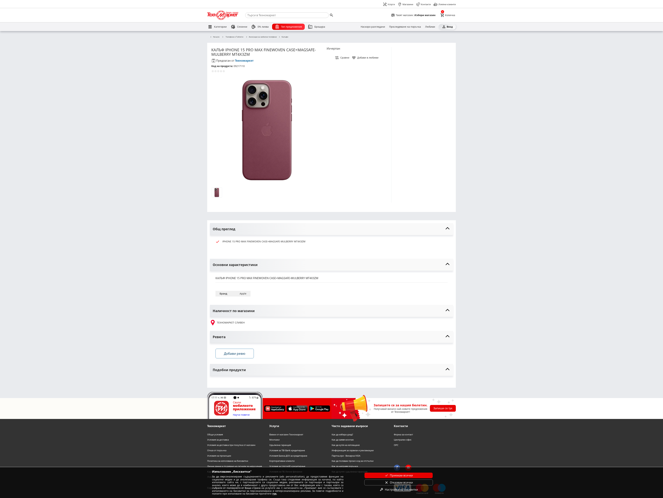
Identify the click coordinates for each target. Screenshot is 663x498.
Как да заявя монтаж (343, 439)
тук (274, 493)
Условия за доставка (218, 439)
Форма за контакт (403, 434)
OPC (396, 445)
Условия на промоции (219, 455)
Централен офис (402, 439)
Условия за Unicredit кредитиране (287, 466)
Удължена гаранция (280, 445)
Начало (216, 37)
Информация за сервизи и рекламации (353, 450)
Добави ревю (234, 353)
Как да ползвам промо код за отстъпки (352, 461)
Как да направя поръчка (345, 466)
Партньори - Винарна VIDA (346, 455)
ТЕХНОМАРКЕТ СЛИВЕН (231, 322)
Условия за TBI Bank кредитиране (287, 450)
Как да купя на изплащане (346, 445)
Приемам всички (401, 475)
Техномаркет (244, 60)
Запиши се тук (442, 408)
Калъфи (285, 37)
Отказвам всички (401, 482)
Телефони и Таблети (234, 37)
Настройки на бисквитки (401, 489)
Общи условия (215, 434)
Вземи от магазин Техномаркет (286, 434)
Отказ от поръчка (216, 450)
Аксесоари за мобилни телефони (263, 37)
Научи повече (241, 414)
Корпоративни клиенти (282, 461)
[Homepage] (222, 15)
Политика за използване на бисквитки (227, 461)
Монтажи (274, 439)
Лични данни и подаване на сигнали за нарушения (234, 466)
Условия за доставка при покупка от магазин (231, 445)
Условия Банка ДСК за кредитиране (288, 455)
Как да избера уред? (342, 434)
